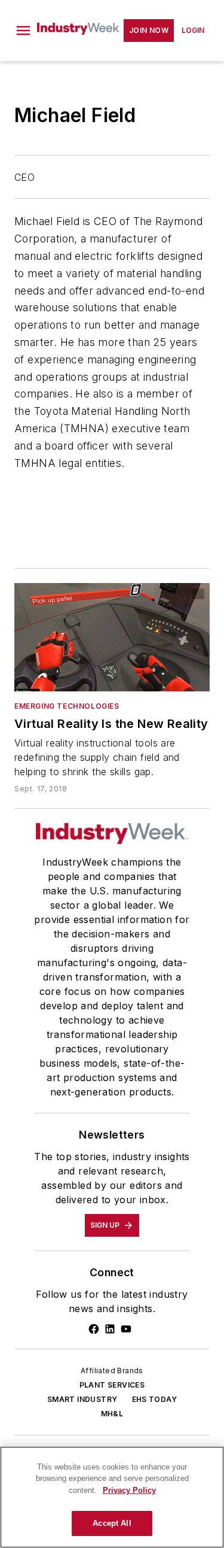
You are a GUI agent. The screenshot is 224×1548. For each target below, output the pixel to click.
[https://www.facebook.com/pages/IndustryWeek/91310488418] (94, 1329)
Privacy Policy (129, 1490)
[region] (112, 1497)
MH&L (112, 1413)
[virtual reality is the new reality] (112, 637)
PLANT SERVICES (112, 1384)
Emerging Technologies (66, 706)
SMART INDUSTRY (82, 1399)
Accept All (112, 1523)
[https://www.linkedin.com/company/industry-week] (110, 1329)
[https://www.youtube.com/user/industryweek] (126, 1329)
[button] (23, 31)
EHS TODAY (154, 1399)
